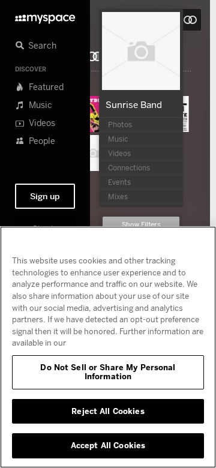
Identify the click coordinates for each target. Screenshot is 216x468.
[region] (108, 347)
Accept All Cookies (108, 445)
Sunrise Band (134, 104)
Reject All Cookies (107, 411)
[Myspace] (45, 16)
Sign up (45, 196)
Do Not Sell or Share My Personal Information (107, 372)
